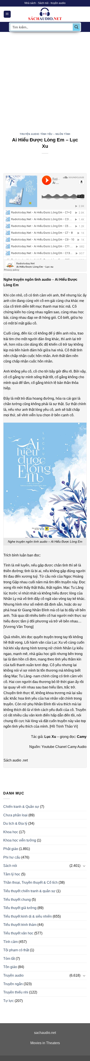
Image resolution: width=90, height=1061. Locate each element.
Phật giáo (10, 849)
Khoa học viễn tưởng (19, 840)
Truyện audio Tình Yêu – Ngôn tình (45, 134)
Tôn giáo (10, 967)
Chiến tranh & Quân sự (21, 806)
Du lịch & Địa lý (15, 823)
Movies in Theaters (45, 1043)
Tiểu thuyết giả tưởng (19, 908)
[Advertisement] (45, 79)
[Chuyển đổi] (84, 865)
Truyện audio (13, 975)
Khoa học (10, 832)
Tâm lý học (11, 874)
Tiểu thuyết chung (17, 899)
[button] (7, 14)
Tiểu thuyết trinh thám (19, 925)
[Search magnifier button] (76, 27)
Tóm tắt (9, 958)
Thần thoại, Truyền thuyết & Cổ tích (30, 882)
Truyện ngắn (13, 984)
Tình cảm (10, 942)
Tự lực (8, 1001)
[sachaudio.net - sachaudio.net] (45, 14)
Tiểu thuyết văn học (18, 933)
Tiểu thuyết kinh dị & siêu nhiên (27, 916)
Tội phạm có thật (16, 950)
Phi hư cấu (11, 857)
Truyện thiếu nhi (15, 992)
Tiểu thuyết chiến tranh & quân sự (29, 891)
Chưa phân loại (15, 815)
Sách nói (10, 866)
